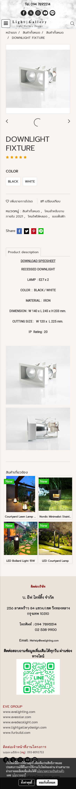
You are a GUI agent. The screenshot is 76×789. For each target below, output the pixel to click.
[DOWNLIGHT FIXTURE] (38, 79)
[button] (71, 23)
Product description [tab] (23, 252)
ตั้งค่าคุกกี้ (26, 782)
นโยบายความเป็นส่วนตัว (50, 771)
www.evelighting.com (19, 711)
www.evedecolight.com (20, 722)
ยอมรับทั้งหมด (47, 782)
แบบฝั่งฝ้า (58, 216)
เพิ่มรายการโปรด (21, 201)
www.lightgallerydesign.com (25, 727)
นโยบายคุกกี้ (19, 775)
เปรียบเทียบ (52, 201)
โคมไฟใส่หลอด (38, 216)
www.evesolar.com (17, 716)
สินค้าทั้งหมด (31, 211)
